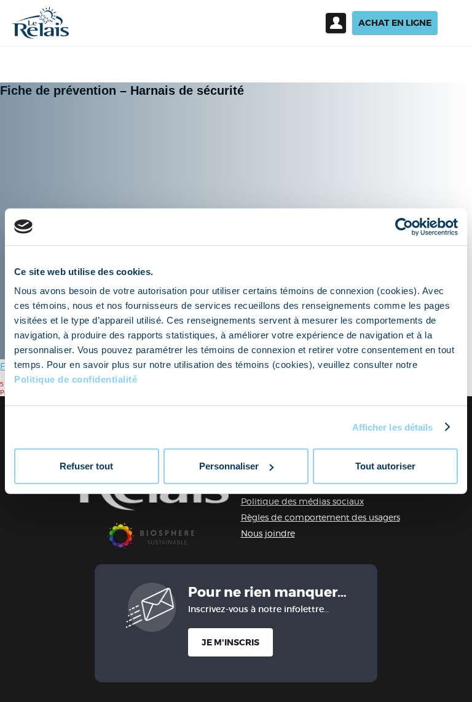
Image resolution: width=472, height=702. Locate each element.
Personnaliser (229, 466)
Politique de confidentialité (75, 379)
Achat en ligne (394, 22)
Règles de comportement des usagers (320, 517)
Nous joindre (268, 533)
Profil (336, 23)
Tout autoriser (385, 466)
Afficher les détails (392, 426)
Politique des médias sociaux (302, 501)
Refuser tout (86, 466)
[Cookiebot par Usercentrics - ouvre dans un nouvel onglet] (404, 226)
